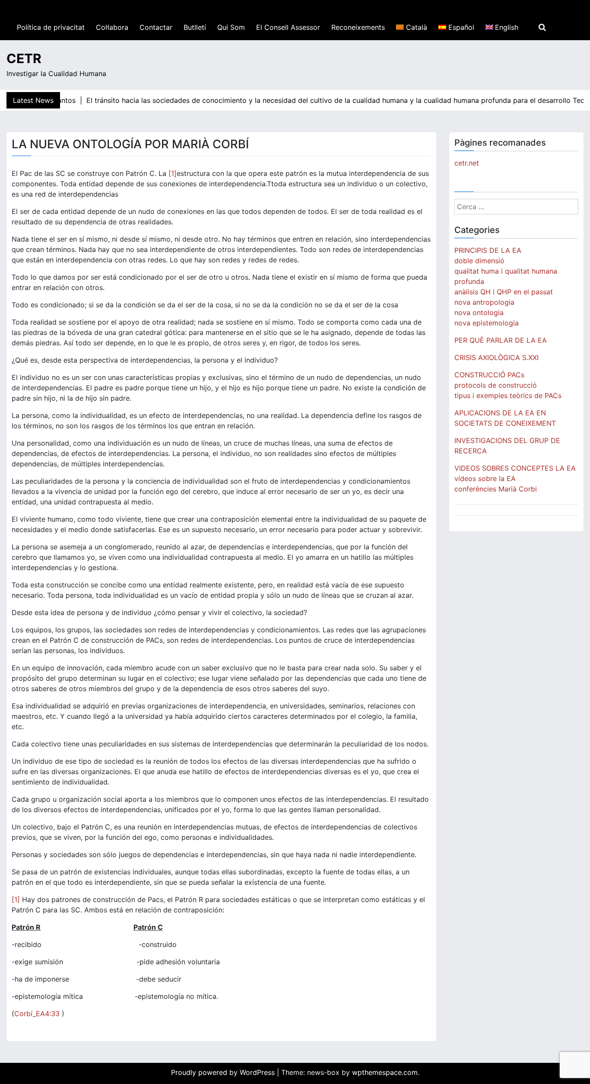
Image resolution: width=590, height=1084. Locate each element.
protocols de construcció (495, 385)
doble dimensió (479, 260)
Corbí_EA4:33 (37, 1013)
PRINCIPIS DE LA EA (487, 250)
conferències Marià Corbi (495, 489)
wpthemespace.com (385, 1072)
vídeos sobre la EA (485, 478)
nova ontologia (479, 312)
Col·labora (112, 27)
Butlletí (195, 27)
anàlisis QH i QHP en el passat (503, 291)
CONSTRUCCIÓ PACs (489, 374)
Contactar (156, 27)
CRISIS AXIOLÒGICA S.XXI (496, 357)
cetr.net (466, 163)
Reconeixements (358, 27)
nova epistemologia (486, 323)
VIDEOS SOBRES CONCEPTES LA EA (515, 468)
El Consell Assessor (288, 27)
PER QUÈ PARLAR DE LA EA (500, 340)
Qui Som (231, 27)
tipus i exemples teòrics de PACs (507, 395)
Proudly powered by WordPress (224, 1072)
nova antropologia (484, 302)
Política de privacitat (51, 27)
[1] (172, 173)
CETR (23, 58)
